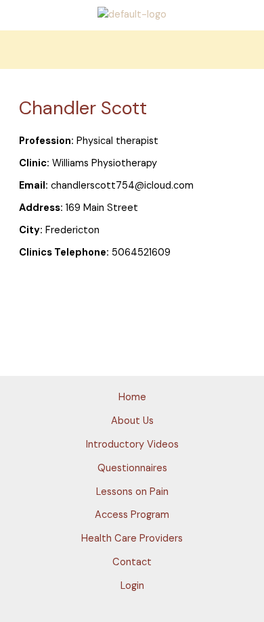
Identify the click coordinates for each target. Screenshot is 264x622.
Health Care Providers (132, 538)
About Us (132, 420)
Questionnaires (132, 468)
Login (132, 585)
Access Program (132, 514)
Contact (132, 562)
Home (132, 397)
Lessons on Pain (132, 491)
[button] (132, 49)
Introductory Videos (132, 444)
